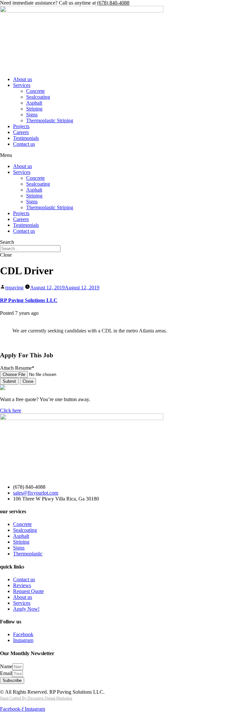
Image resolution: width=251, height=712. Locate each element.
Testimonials (26, 138)
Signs (32, 114)
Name (6, 666)
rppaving (14, 287)
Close (28, 381)
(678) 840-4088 (113, 3)
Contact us (24, 144)
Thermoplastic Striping (49, 120)
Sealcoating (38, 97)
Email (6, 673)
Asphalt (34, 103)
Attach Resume (17, 368)
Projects (21, 126)
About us (22, 79)
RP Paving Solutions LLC (29, 300)
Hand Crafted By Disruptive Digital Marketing (36, 698)
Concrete (35, 91)
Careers (21, 132)
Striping (34, 108)
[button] (125, 155)
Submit (9, 381)
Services (21, 85)
